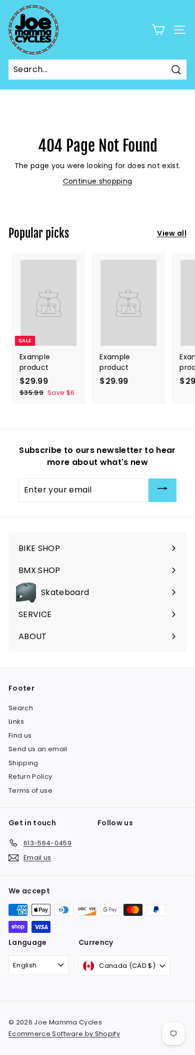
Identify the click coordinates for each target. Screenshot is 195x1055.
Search (20, 708)
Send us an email (38, 749)
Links (16, 721)
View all (171, 233)
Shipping (23, 763)
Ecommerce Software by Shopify (64, 1033)
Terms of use (30, 790)
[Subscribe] (162, 490)
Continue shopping (97, 181)
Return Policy (30, 776)
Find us (20, 735)
